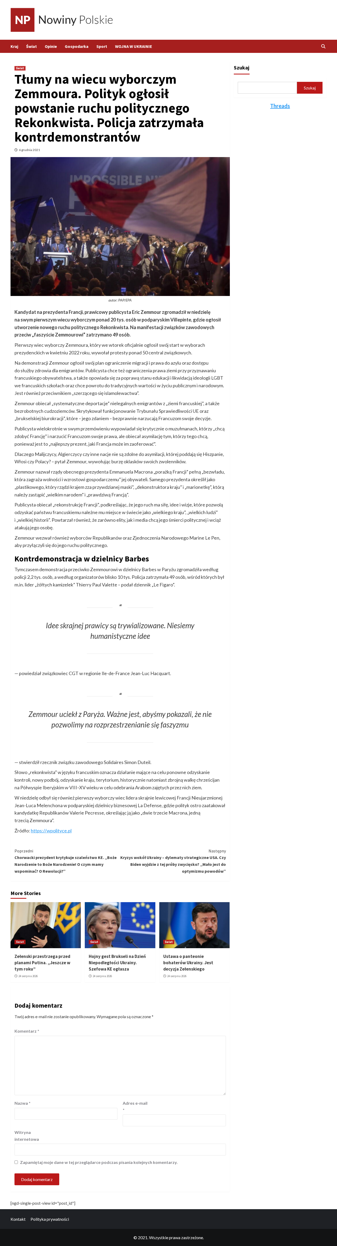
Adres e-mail (135, 1106)
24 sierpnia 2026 (28, 976)
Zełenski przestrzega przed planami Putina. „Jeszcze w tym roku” (42, 962)
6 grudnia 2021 (29, 150)
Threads (280, 106)
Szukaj (241, 67)
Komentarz (26, 1030)
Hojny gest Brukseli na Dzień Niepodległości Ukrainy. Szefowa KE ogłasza (117, 962)
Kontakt (18, 1219)
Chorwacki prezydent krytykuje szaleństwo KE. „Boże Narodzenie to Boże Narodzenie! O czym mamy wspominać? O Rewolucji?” (65, 861)
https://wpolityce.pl (51, 830)
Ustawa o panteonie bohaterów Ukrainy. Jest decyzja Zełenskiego (188, 962)
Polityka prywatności (50, 1219)
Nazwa (22, 1103)
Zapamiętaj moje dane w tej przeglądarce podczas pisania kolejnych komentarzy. (99, 1162)
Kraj (14, 46)
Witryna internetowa (26, 1136)
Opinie (51, 46)
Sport (101, 46)
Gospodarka (76, 46)
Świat (31, 46)
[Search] (323, 46)
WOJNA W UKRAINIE (133, 46)
